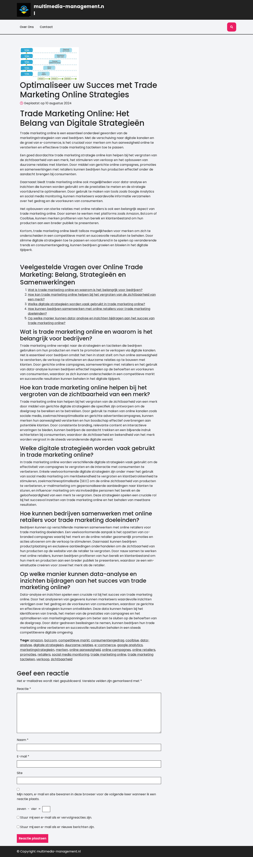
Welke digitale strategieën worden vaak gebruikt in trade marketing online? (86, 304)
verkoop (42, 659)
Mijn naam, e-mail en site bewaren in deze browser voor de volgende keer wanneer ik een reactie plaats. (86, 796)
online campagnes (116, 649)
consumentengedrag (107, 640)
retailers (44, 654)
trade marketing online (108, 654)
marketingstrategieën (37, 649)
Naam (22, 740)
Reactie (24, 689)
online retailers (143, 649)
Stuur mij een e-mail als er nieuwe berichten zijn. (57, 827)
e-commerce (105, 645)
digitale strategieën (48, 645)
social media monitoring (70, 654)
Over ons (27, 27)
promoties (28, 654)
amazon (36, 640)
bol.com (50, 640)
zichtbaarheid (61, 659)
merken (62, 649)
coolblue (132, 640)
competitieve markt (74, 640)
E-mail (23, 756)
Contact (46, 27)
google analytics (130, 645)
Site (20, 773)
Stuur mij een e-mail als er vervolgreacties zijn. (56, 817)
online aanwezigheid (85, 649)
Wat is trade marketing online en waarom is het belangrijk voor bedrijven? (85, 290)
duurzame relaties (79, 645)
